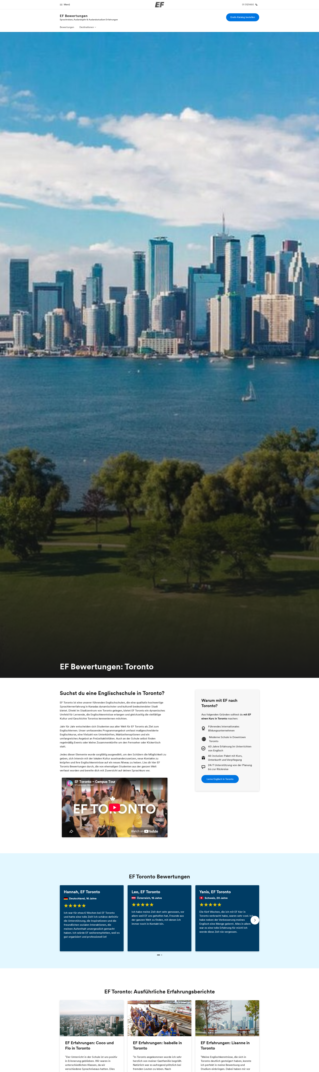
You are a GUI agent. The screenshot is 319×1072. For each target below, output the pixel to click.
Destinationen (86, 27)
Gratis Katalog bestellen (242, 17)
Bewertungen (67, 27)
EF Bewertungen (74, 15)
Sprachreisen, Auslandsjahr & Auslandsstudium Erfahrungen (89, 19)
